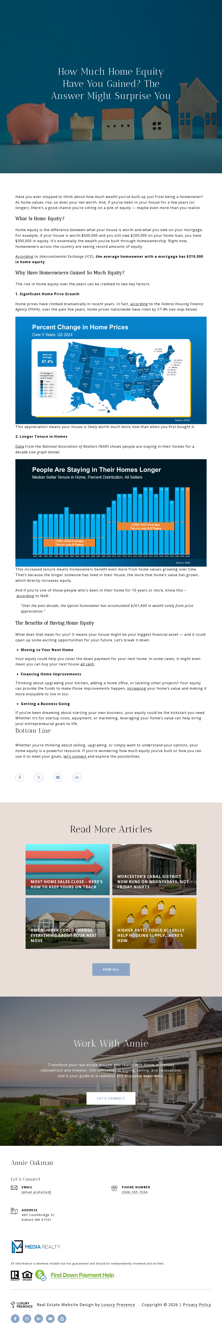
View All (111, 969)
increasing (136, 688)
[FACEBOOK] (15, 1318)
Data (19, 446)
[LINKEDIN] (38, 1318)
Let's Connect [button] (111, 1098)
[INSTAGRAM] (27, 1318)
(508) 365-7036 (135, 1192)
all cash (87, 664)
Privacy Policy (197, 1304)
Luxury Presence (118, 1304)
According (24, 256)
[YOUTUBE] (50, 1318)
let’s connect (75, 756)
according (139, 304)
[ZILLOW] (62, 1318)
